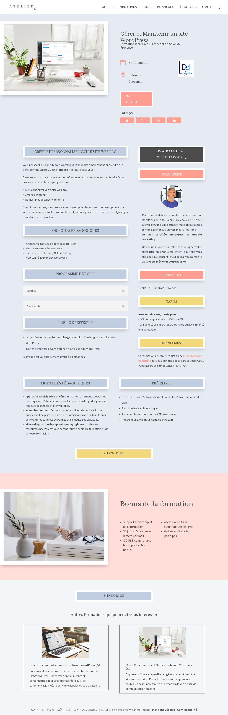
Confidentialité (187, 709)
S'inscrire (114, 453)
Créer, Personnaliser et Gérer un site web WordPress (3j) (159, 666)
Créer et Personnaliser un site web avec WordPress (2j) (65, 665)
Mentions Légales (163, 709)
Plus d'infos (132, 99)
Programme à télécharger (169, 154)
